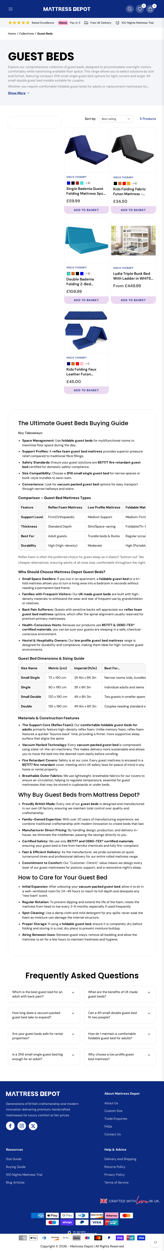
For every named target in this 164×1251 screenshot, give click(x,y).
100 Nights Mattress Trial (24, 1175)
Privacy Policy (114, 1175)
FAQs (108, 1126)
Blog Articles (15, 1182)
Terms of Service (116, 1182)
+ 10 (88, 183)
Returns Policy (114, 1167)
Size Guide (13, 1159)
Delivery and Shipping (120, 1159)
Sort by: (90, 119)
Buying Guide (16, 1167)
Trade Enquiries (115, 1119)
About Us (111, 1103)
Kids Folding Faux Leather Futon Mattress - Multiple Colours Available (83, 372)
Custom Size (113, 1111)
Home (12, 33)
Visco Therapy (76, 177)
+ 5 (87, 363)
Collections (26, 33)
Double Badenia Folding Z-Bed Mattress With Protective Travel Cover (81, 281)
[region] (82, 526)
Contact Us (112, 1134)
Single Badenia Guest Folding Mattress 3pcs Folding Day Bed (85, 191)
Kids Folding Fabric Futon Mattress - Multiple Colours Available (129, 191)
